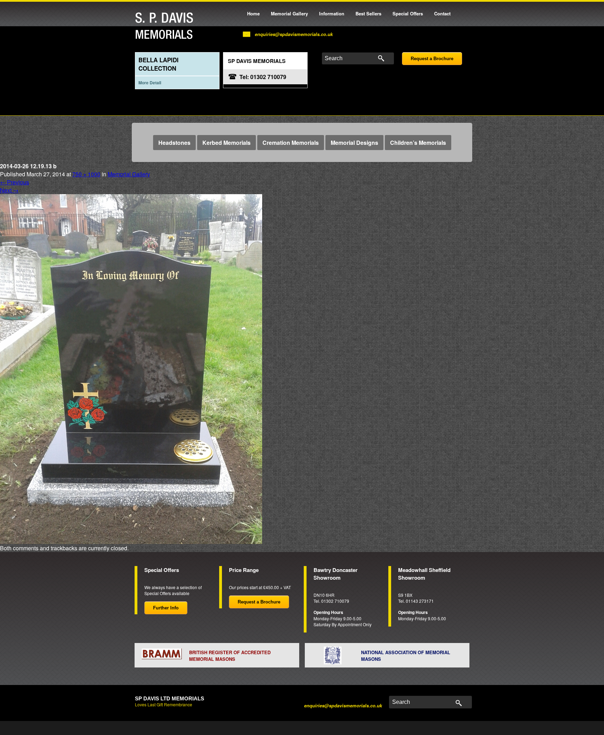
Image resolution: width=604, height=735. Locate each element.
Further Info (166, 607)
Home (253, 13)
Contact (442, 13)
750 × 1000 (86, 174)
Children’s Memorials (418, 143)
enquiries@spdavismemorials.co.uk (294, 34)
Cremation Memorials (291, 143)
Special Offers (408, 13)
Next (9, 190)
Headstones (174, 143)
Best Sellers (368, 13)
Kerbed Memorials (226, 143)
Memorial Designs (354, 143)
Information (331, 13)
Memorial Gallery (289, 13)
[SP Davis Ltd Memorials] (166, 26)
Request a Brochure (432, 58)
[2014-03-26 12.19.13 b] (131, 368)
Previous (14, 182)
